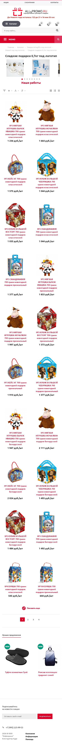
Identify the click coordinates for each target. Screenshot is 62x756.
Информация (32, 736)
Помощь (29, 739)
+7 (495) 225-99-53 (14, 727)
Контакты (54, 2)
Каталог (13, 23)
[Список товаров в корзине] (58, 25)
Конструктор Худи (9, 738)
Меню (12, 39)
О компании (29, 2)
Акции (6, 2)
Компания (30, 733)
